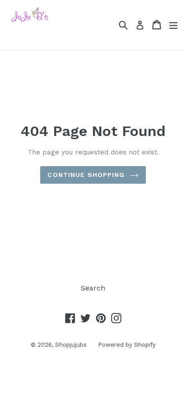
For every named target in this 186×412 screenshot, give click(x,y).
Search (93, 288)
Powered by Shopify (127, 344)
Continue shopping (86, 174)
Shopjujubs (71, 344)
